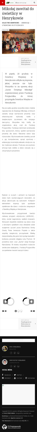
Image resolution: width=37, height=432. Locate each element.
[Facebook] (11, 353)
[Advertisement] (18, 172)
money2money (18, 340)
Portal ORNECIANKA (9, 413)
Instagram (31, 378)
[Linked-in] (18, 353)
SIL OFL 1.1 (25, 421)
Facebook (8, 375)
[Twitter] (14, 353)
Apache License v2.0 (17, 418)
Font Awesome (6, 421)
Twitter (19, 375)
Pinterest (8, 378)
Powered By (11, 427)
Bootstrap (5, 416)
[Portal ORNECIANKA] (10, 2)
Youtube (19, 378)
